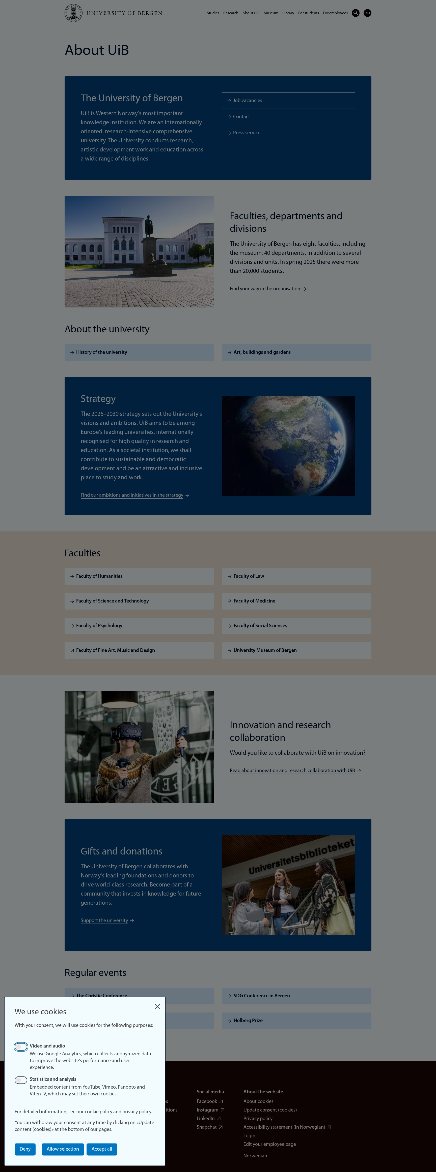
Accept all (102, 1149)
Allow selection (63, 1149)
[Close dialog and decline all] (157, 1004)
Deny (25, 1149)
